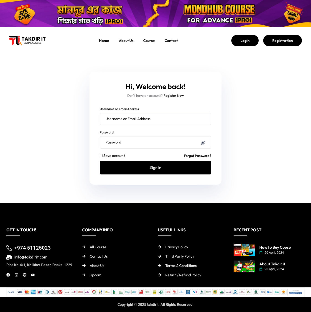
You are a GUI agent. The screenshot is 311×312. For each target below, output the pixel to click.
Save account (114, 155)
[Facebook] (8, 275)
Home (104, 40)
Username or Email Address (119, 109)
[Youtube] (33, 275)
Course (149, 40)
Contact (171, 40)
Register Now (173, 95)
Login (245, 40)
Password (107, 132)
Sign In (155, 167)
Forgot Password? (197, 155)
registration (282, 40)
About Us (126, 40)
